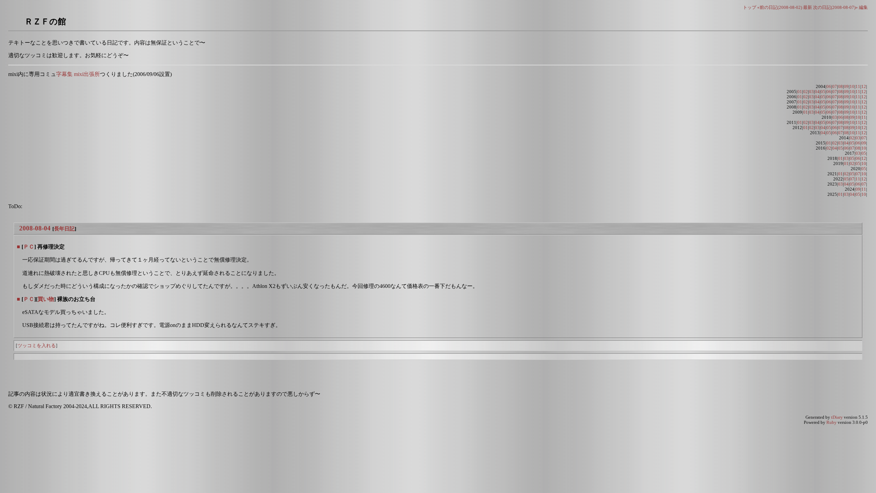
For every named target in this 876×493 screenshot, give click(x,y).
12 (863, 86)
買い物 (46, 299)
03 (811, 91)
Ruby (831, 422)
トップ (749, 7)
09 (846, 86)
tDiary (837, 417)
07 (834, 86)
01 (799, 91)
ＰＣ (28, 247)
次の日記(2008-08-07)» (835, 7)
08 (840, 86)
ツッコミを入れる (36, 345)
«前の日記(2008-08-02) (779, 7)
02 (805, 91)
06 (828, 86)
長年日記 (64, 228)
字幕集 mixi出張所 (78, 74)
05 (823, 91)
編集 (863, 7)
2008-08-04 (35, 228)
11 (857, 86)
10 (852, 86)
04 (817, 91)
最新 (807, 7)
